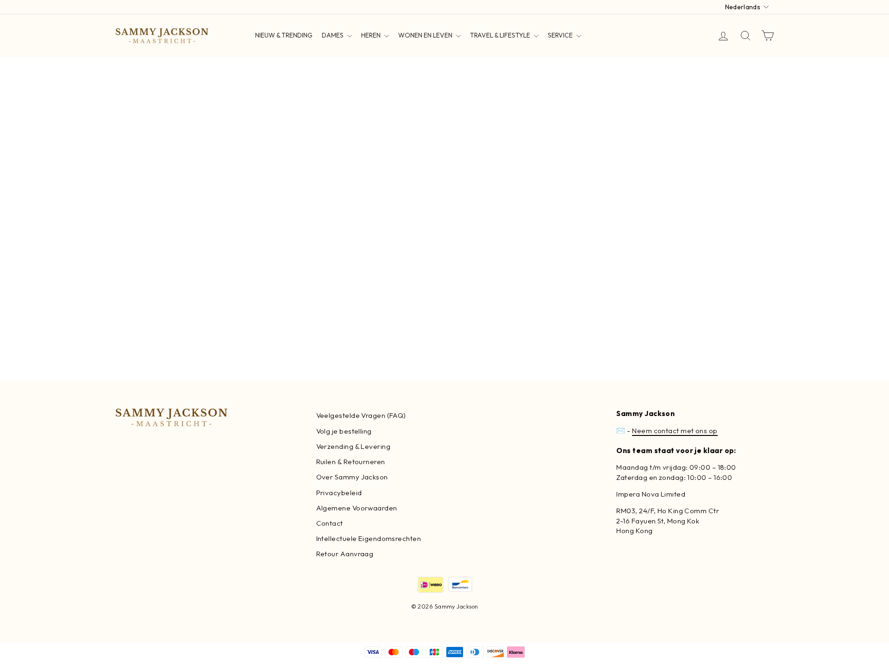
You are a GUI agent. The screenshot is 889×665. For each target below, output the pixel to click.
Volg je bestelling (344, 431)
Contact (329, 523)
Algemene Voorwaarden (356, 507)
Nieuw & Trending (284, 35)
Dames (333, 35)
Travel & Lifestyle (501, 35)
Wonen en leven (426, 35)
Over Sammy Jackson (352, 476)
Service (561, 35)
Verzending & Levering (353, 446)
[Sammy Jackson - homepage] (162, 35)
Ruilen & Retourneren (350, 461)
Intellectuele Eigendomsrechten (368, 538)
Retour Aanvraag (345, 553)
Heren (371, 35)
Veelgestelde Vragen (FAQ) (361, 415)
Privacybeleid (339, 492)
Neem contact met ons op (674, 430)
